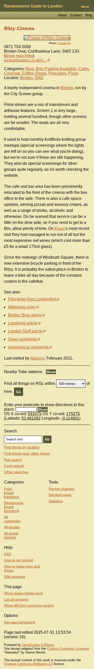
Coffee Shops (34, 73)
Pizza (73, 73)
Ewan (60, 228)
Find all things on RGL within (29, 383)
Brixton (26, 78)
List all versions (16, 599)
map (8, 493)
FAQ (7, 554)
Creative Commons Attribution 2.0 (28, 664)
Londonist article (22, 323)
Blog (88, 15)
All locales (12, 527)
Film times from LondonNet (32, 299)
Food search (14, 466)
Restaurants (13, 503)
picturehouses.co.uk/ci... (25, 60)
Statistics (56, 501)
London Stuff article (25, 331)
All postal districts (11, 535)
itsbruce (37, 358)
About (62, 15)
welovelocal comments (28, 347)
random (11, 497)
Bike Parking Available (56, 69)
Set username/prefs (19, 622)
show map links (19, 56)
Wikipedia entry (22, 307)
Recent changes (61, 489)
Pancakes (57, 73)
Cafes (83, 69)
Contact (76, 15)
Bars (30, 69)
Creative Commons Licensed (68, 648)
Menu (85, 7)
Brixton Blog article (25, 315)
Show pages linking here (23, 593)
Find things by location (22, 447)
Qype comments (22, 339)
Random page (60, 495)
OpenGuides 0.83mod (38, 645)
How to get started (18, 560)
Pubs (8, 489)
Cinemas (12, 73)
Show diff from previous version (29, 605)
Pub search (13, 460)
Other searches (16, 472)
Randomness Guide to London (33, 6)
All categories (12, 519)
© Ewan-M (63, 43)
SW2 (39, 78)
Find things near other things (27, 453)
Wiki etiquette (14, 577)
